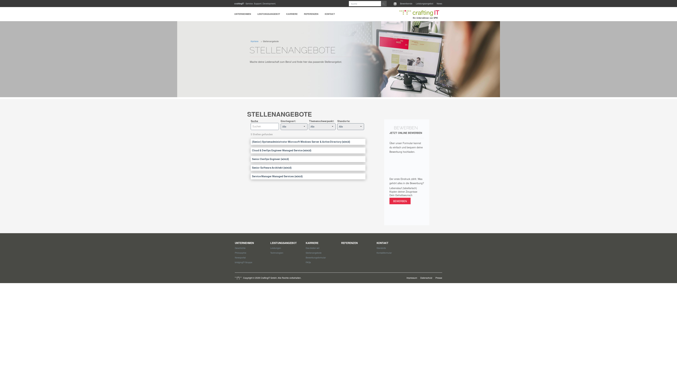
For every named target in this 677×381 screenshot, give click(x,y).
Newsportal (240, 257)
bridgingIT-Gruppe (243, 262)
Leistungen (275, 247)
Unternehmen (242, 14)
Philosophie (240, 252)
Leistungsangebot (424, 3)
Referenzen (311, 14)
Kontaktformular (384, 252)
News (439, 3)
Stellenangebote (314, 252)
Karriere (292, 14)
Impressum (412, 277)
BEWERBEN (400, 201)
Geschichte (240, 247)
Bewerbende (406, 3)
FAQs (308, 262)
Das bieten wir (312, 247)
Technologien (276, 252)
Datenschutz (426, 277)
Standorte (381, 247)
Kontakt (330, 14)
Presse (438, 277)
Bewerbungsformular (316, 257)
